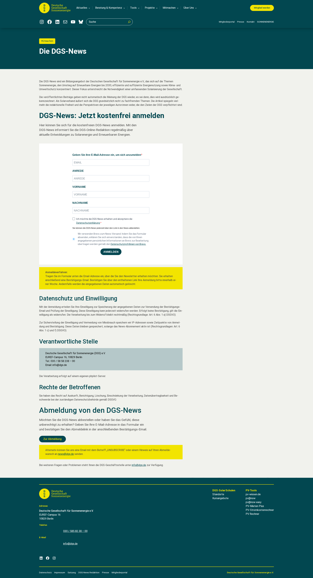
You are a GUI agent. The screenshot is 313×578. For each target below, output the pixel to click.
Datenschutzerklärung (88, 223)
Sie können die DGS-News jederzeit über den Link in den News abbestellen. (106, 228)
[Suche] (129, 22)
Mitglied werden (262, 7)
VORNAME (79, 186)
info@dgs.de (139, 465)
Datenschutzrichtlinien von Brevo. (128, 244)
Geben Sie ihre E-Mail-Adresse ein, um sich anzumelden (106, 154)
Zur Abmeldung (52, 439)
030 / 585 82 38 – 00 (75, 531)
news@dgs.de (66, 454)
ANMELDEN (111, 251)
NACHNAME (80, 202)
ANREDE (78, 170)
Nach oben (301, 571)
